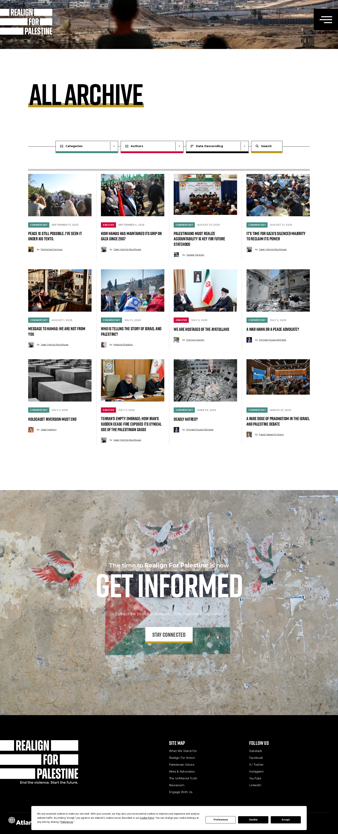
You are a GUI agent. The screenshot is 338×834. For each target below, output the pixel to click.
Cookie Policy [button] (147, 818)
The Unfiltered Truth (183, 778)
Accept (286, 819)
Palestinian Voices (181, 764)
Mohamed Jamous (51, 249)
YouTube (255, 778)
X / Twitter (256, 764)
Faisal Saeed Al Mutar (271, 434)
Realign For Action (182, 758)
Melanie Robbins (123, 344)
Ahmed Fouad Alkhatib (272, 339)
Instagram (256, 771)
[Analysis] (132, 195)
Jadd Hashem (48, 429)
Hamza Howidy (195, 339)
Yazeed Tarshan (195, 254)
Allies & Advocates (182, 771)
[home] (26, 22)
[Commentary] (60, 195)
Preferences (221, 819)
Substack (255, 751)
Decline (253, 819)
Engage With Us (180, 792)
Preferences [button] (66, 822)
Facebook (256, 758)
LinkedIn (255, 785)
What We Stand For (183, 751)
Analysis (108, 225)
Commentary (38, 225)
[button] (326, 19)
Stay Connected (169, 634)
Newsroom (177, 785)
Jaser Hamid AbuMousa (127, 249)
